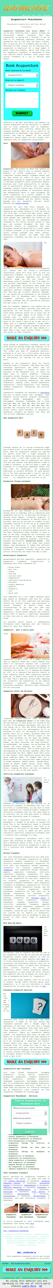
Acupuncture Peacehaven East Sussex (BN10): (24, 31)
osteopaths (41, 1187)
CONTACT (39, 15)
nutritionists (23, 1194)
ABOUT (33, 15)
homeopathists (30, 1185)
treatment (30, 44)
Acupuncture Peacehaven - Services (20, 1096)
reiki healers (38, 1192)
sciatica (26, 868)
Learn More (29, 1286)
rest (19, 353)
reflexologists (39, 1196)
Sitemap (5, 1263)
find (12, 1072)
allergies (22, 859)
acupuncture (8, 48)
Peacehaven (45, 392)
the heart (7, 740)
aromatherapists (23, 1189)
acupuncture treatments (18, 52)
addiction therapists (12, 1187)
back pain (36, 891)
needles (42, 169)
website (33, 957)
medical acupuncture (15, 215)
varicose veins (38, 898)
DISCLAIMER (47, 15)
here (37, 1092)
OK (40, 1286)
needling (7, 898)
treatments (41, 1198)
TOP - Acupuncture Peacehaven (16, 1231)
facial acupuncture (27, 900)
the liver (18, 740)
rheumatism (7, 870)
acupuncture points (24, 721)
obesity (46, 859)
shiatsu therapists (16, 1181)
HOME (23, 15)
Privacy (48, 1263)
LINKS (28, 15)
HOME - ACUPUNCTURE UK (26, 1252)
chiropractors (9, 1196)
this (43, 959)
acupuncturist (9, 133)
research (26, 952)
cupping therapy (22, 203)
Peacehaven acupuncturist (24, 857)
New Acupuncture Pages (20, 1263)
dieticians (7, 1192)
